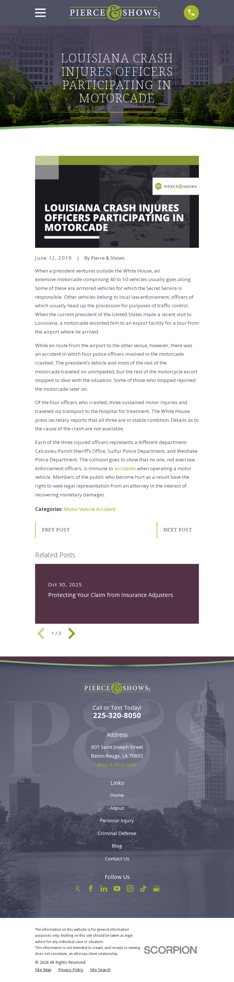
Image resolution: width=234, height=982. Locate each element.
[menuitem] (43, 969)
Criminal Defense (117, 833)
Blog (117, 845)
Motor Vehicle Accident (90, 509)
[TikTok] (143, 888)
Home (117, 795)
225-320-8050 (117, 715)
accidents (125, 468)
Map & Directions (117, 764)
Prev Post (56, 529)
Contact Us (117, 858)
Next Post (178, 529)
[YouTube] (117, 888)
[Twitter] (77, 888)
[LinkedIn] (103, 888)
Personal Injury (117, 820)
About (117, 808)
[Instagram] (130, 888)
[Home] (115, 13)
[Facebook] (90, 888)
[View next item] (71, 633)
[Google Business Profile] (156, 888)
